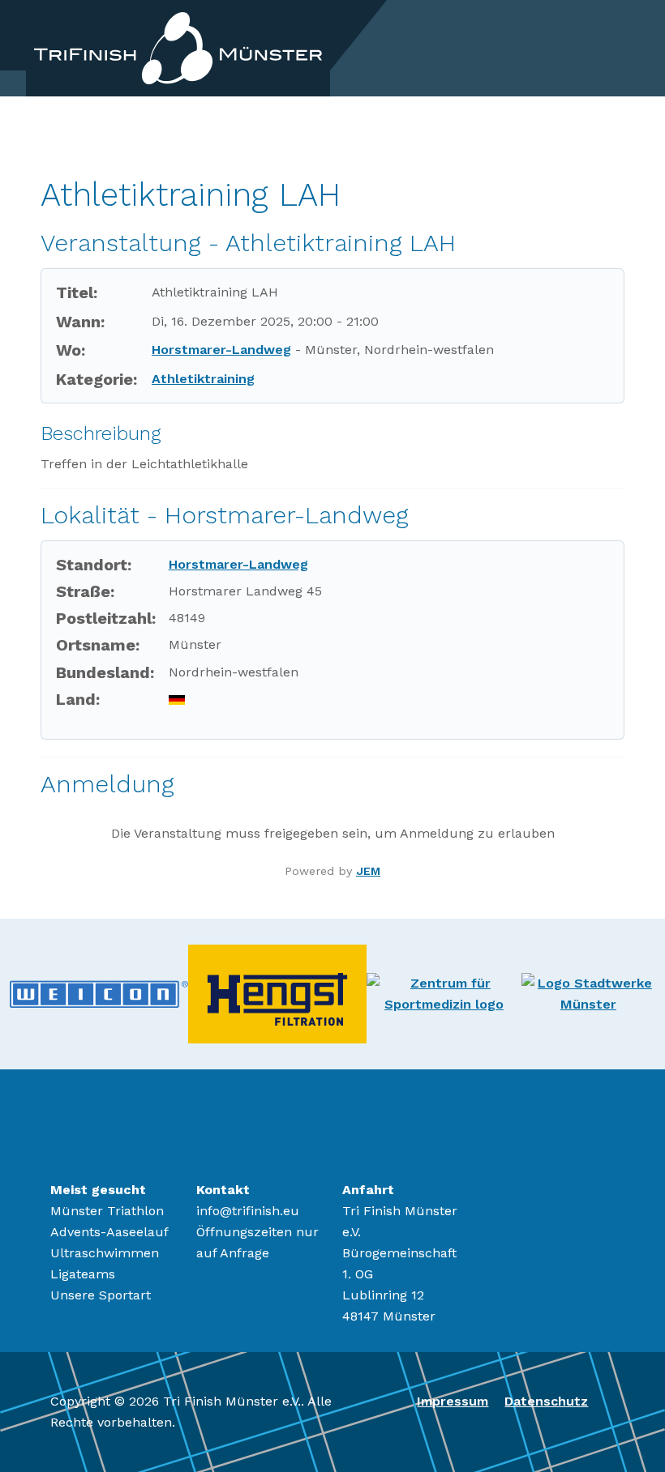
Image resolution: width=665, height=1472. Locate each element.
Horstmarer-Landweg (221, 349)
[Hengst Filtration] (277, 993)
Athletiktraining (203, 378)
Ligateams (82, 1274)
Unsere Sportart (100, 1295)
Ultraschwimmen (104, 1253)
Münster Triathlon (107, 1210)
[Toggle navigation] (622, 48)
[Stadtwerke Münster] (588, 993)
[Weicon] (99, 993)
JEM (368, 870)
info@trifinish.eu (247, 1210)
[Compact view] (614, 158)
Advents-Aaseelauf (109, 1231)
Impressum (452, 1401)
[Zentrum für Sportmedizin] (444, 993)
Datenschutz (546, 1401)
